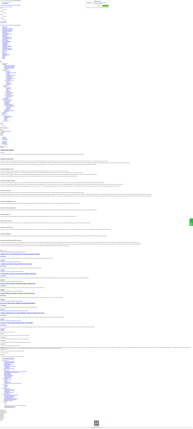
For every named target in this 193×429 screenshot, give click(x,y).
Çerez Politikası (6, 370)
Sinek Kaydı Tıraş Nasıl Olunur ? (9, 395)
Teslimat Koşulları (7, 373)
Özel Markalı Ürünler (7, 377)
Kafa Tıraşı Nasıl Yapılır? (8, 397)
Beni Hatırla (4, 131)
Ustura (7, 89)
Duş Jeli (7, 81)
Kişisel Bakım (4, 143)
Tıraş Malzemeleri (7, 367)
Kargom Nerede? (5, 3)
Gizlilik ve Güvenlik (7, 376)
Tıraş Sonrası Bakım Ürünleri (7, 37)
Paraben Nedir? (6, 391)
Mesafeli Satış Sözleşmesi (8, 375)
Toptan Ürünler (4, 51)
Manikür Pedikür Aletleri (10, 106)
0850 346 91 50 (13, 406)
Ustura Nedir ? (6, 393)
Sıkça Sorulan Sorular (7, 379)
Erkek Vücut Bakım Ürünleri (7, 38)
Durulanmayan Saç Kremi (10, 78)
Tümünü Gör (8, 79)
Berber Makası (4, 44)
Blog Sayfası (4, 137)
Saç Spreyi (8, 71)
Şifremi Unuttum (8, 131)
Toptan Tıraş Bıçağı (7, 363)
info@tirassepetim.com (11, 407)
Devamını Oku (2, 259)
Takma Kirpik (4, 47)
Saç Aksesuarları (9, 76)
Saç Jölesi (8, 73)
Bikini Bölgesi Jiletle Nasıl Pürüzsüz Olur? (11, 398)
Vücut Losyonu (8, 83)
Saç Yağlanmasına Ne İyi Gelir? (9, 389)
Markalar (3, 56)
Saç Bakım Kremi (9, 77)
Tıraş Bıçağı (4, 27)
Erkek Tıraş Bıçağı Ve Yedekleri (7, 29)
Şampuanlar (8, 74)
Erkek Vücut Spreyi (9, 96)
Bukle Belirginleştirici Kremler (11, 72)
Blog (3, 52)
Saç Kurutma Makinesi (6, 42)
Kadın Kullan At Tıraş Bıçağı (7, 31)
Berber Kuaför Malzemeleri (6, 41)
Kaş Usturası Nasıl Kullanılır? (9, 396)
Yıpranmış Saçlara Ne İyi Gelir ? (9, 390)
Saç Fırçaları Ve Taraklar (6, 45)
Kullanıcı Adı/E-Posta (3, 127)
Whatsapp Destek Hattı (6, 2)
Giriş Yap (2, 132)
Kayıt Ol (1, 133)
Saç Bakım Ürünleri (5, 33)
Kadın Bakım (4, 32)
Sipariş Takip (6, 381)
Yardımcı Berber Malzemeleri (7, 48)
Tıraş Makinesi (6, 101)
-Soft (92, 427)
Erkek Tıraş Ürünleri (5, 36)
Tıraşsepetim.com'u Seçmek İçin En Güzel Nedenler (12, 383)
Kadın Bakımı (4, 142)
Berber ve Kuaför (5, 144)
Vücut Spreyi (8, 82)
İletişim (3, 57)
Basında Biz (4, 55)
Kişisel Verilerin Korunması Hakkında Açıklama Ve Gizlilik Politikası (15, 371)
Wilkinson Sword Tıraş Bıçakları (9, 368)
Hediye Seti (4, 50)
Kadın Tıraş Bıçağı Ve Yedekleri (7, 28)
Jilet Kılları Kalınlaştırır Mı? (8, 400)
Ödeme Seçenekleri (7, 382)
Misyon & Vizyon (5, 53)
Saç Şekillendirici (7, 102)
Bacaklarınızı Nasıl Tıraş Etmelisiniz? (10, 399)
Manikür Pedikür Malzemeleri (7, 46)
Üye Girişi (4, 125)
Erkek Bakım (4, 35)
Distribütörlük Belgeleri (6, 54)
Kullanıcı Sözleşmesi (7, 374)
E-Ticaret (94, 427)
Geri (1, 145)
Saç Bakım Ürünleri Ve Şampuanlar (10, 366)
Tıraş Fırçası (8, 90)
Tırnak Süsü (8, 107)
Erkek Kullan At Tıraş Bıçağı (7, 30)
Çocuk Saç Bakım (5, 40)
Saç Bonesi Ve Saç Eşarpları (10, 75)
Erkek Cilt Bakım (9, 93)
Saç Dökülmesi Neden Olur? (9, 392)
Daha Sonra (99, 5)
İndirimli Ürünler (5, 26)
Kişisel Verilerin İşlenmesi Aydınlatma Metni (11, 372)
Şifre (1, 129)
